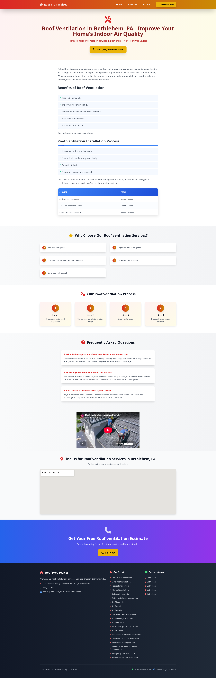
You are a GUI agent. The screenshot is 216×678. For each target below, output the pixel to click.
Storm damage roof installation (125, 626)
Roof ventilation (118, 610)
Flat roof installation (120, 586)
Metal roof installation (121, 582)
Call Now (110, 552)
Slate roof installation (121, 594)
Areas (147, 4)
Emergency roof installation (123, 653)
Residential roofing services (123, 642)
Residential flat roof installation (125, 657)
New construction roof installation (126, 634)
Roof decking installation (122, 618)
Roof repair (116, 606)
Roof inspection (118, 602)
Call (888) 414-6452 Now (110, 49)
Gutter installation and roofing (125, 598)
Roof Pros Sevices (55, 4)
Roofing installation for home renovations (124, 648)
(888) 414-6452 (167, 4)
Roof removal (117, 630)
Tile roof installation (120, 590)
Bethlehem (151, 578)
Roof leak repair (118, 622)
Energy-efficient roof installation (125, 614)
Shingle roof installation (122, 578)
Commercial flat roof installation (125, 638)
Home (121, 4)
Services (133, 4)
